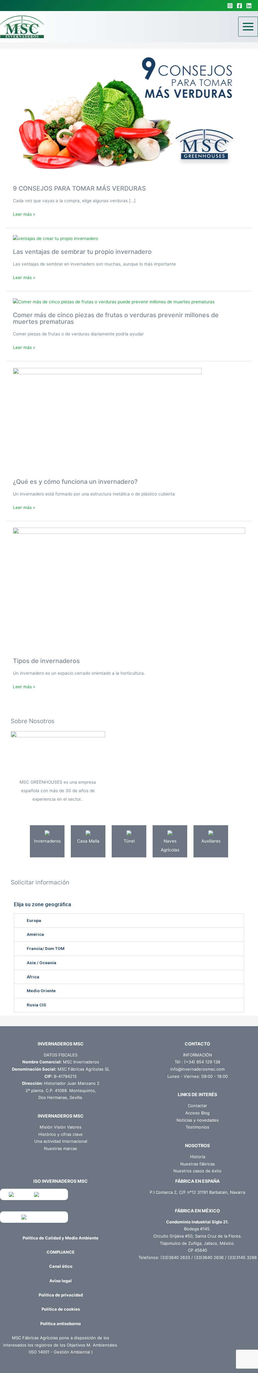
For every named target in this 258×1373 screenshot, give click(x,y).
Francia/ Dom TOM (45, 948)
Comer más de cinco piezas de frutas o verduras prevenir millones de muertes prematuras (116, 318)
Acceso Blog (197, 1112)
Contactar (197, 1105)
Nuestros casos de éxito (197, 1170)
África (33, 976)
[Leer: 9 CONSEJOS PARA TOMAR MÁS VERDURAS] (129, 116)
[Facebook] (239, 6)
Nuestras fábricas (197, 1163)
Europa (34, 920)
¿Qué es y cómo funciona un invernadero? (75, 481)
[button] (129, 921)
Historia (197, 1156)
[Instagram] (230, 6)
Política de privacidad (61, 1294)
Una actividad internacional (60, 1141)
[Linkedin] (249, 6)
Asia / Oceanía (41, 962)
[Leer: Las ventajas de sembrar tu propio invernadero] (55, 238)
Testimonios (197, 1127)
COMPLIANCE (61, 1252)
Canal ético (60, 1266)
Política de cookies (61, 1309)
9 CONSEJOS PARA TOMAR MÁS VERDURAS (79, 188)
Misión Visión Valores (60, 1127)
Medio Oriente (41, 990)
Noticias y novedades (198, 1120)
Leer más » (24, 214)
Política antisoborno (60, 1323)
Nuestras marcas (60, 1148)
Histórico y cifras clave (60, 1134)
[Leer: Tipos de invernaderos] (129, 589)
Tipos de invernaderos (46, 661)
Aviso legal (60, 1280)
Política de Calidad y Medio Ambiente (60, 1237)
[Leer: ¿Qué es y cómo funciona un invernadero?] (107, 419)
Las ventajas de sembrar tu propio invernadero (82, 251)
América (35, 934)
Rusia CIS (36, 1004)
